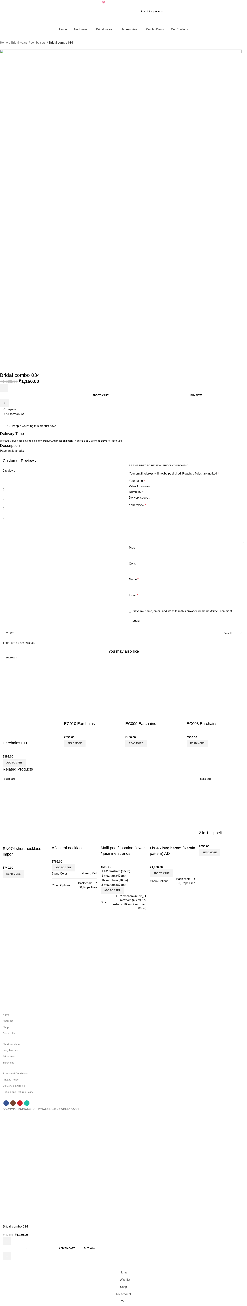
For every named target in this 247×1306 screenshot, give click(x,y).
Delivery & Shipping (14, 1085)
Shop (6, 1027)
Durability (135, 492)
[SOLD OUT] (93, 682)
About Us (8, 1020)
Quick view (17, 735)
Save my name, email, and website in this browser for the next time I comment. (183, 611)
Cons (132, 563)
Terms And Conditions (15, 1073)
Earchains (8, 1062)
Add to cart (100, 395)
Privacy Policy (10, 1079)
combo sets (38, 42)
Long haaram (10, 1050)
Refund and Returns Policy (18, 1091)
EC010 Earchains (79, 723)
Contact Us (9, 1033)
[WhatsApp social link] (7, 418)
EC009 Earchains (140, 723)
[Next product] (9, 47)
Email (133, 595)
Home (4, 42)
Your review (137, 505)
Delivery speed (139, 497)
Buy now (196, 395)
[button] (14, 763)
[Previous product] (2, 47)
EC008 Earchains (202, 723)
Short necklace (11, 1044)
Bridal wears (19, 42)
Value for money (139, 486)
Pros (132, 547)
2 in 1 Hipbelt (210, 833)
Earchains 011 (15, 743)
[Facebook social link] (234, 2)
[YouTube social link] (242, 2)
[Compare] (7, 735)
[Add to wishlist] (26, 735)
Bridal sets (9, 1056)
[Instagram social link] (238, 2)
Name (134, 579)
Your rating (137, 480)
